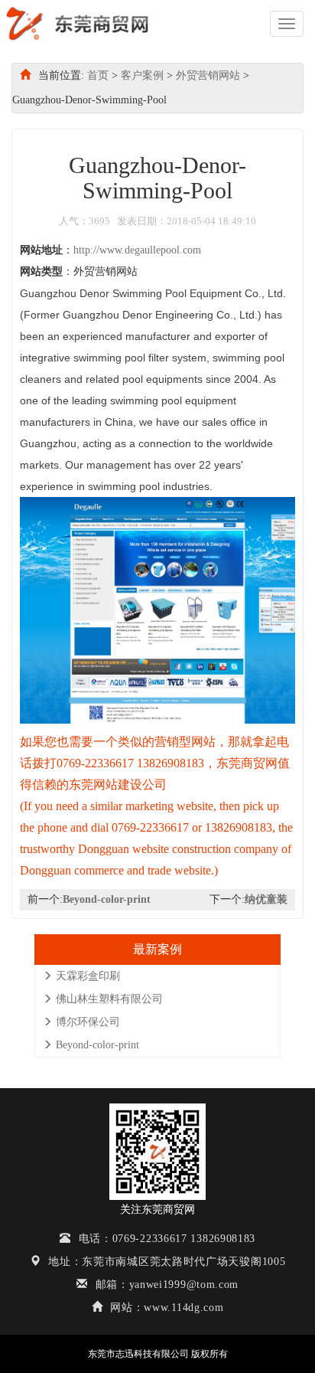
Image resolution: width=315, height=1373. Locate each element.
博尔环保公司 (88, 1022)
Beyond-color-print (107, 899)
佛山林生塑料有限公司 (109, 999)
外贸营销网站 (208, 75)
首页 (98, 75)
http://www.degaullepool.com (137, 250)
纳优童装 (266, 899)
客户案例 (142, 75)
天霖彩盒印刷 (88, 976)
